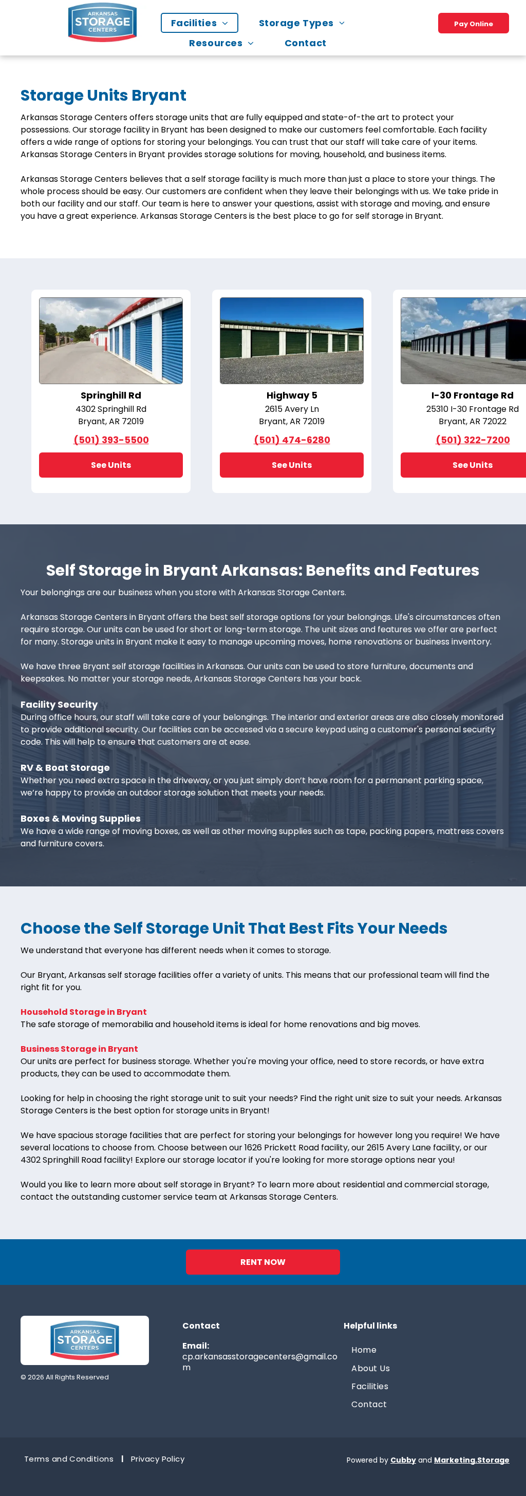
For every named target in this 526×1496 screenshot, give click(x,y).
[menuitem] (205, 23)
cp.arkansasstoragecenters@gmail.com (259, 1362)
